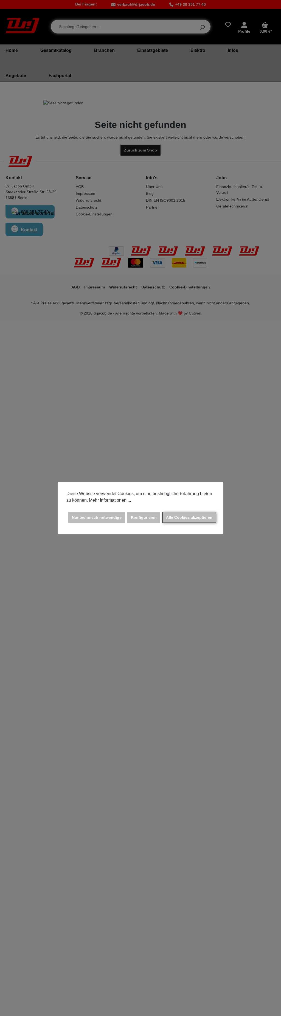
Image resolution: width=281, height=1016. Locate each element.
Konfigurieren (144, 517)
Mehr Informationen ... (110, 500)
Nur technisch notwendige (97, 517)
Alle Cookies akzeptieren (189, 517)
